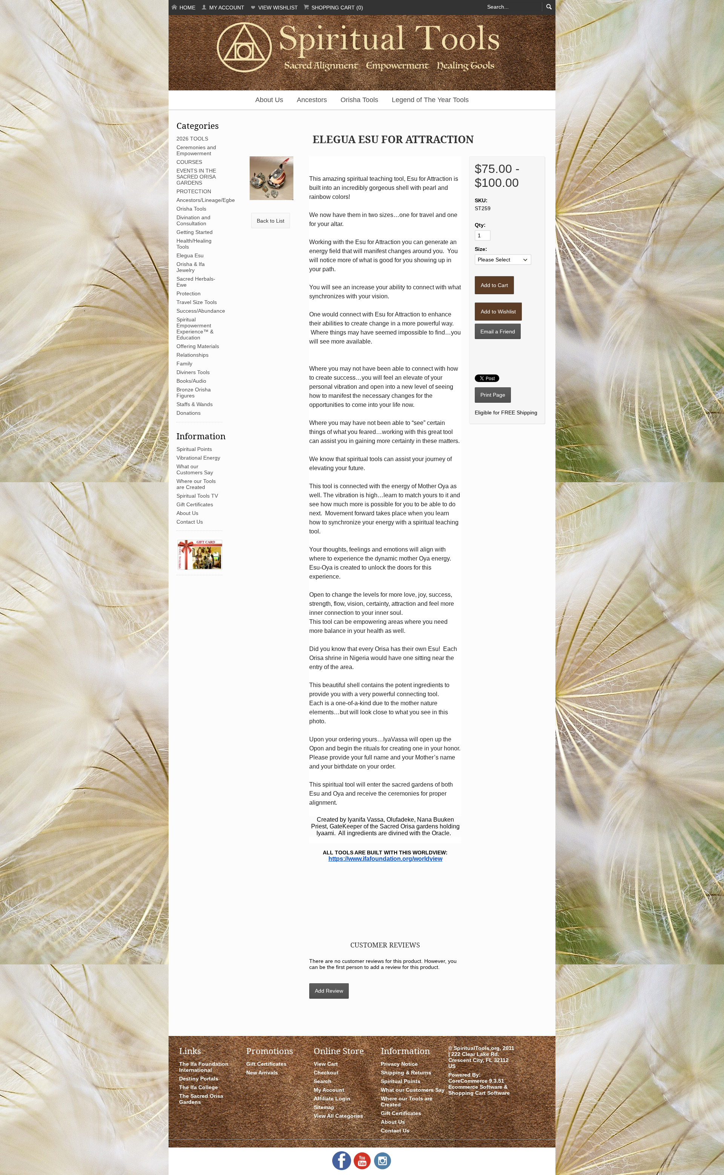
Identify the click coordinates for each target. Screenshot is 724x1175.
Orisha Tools (359, 100)
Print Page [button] (492, 395)
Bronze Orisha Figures (193, 393)
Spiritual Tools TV (197, 496)
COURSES (189, 162)
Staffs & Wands (194, 404)
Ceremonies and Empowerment (196, 150)
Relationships (192, 355)
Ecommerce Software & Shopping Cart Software (479, 1090)
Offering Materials (197, 346)
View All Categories (338, 1116)
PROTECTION (193, 191)
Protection (188, 293)
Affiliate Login (332, 1099)
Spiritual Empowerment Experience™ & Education (194, 328)
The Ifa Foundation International (204, 1067)
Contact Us (189, 522)
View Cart (326, 1064)
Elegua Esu (190, 255)
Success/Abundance (200, 311)
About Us (269, 100)
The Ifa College (198, 1087)
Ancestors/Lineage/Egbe (205, 200)
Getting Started (194, 232)
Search (322, 1081)
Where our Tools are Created (196, 484)
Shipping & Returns (406, 1073)
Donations (188, 413)
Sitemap (324, 1107)
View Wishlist (277, 8)
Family (184, 364)
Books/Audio (191, 381)
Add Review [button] (329, 991)
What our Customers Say (194, 469)
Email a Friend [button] (497, 332)
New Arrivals (262, 1073)
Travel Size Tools (196, 302)
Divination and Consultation (193, 220)
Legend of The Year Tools (430, 100)
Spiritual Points (194, 449)
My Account (226, 8)
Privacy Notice (399, 1064)
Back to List (270, 221)
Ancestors (312, 100)
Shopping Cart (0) (336, 8)
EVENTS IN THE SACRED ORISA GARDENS (196, 177)
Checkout (326, 1073)
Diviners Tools (193, 372)
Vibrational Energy (198, 458)
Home (186, 8)
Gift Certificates (194, 504)
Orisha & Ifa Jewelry (190, 267)
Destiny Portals (198, 1079)
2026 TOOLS (192, 139)
